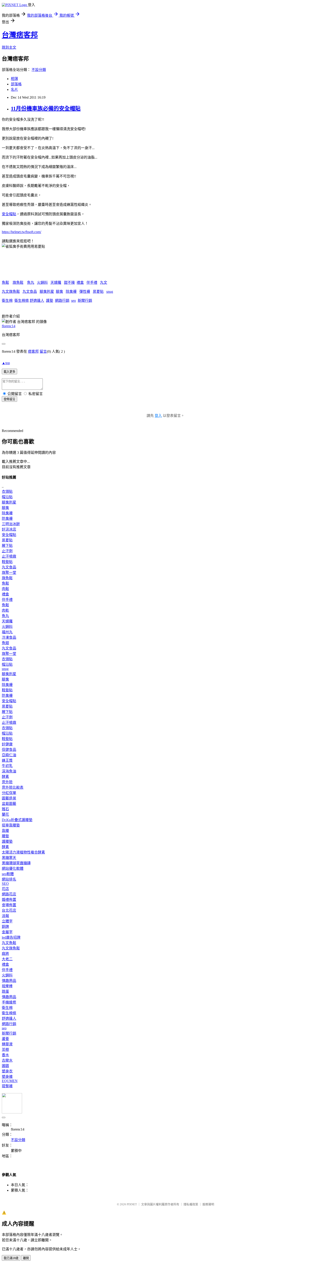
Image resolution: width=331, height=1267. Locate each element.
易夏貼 (98, 291)
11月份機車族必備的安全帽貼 (46, 108)
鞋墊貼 (7, 562)
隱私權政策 (191, 1204)
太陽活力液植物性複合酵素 (23, 852)
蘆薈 (5, 1039)
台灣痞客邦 (20, 35)
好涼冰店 (9, 529)
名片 (14, 89)
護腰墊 (7, 841)
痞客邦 (33, 351)
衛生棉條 (21, 300)
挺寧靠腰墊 (11, 825)
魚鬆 (5, 282)
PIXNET (132, 1204)
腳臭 (59, 291)
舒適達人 (37, 300)
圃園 (5, 1066)
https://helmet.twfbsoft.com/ (21, 232)
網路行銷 (62, 300)
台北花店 (9, 910)
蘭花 (5, 814)
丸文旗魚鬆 (11, 291)
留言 (43, 351)
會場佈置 (9, 905)
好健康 (7, 744)
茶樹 (5, 1049)
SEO (5, 884)
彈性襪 (84, 291)
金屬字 (7, 932)
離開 (26, 1258)
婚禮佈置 (9, 899)
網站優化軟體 (12, 868)
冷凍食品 (9, 637)
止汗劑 (7, 551)
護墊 (49, 300)
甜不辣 (69, 282)
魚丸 (30, 282)
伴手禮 (91, 282)
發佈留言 (9, 399)
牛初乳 (7, 766)
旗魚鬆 (18, 282)
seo (73, 300)
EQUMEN (10, 1081)
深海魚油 (9, 771)
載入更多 (9, 371)
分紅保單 (9, 793)
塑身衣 (7, 1071)
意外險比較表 (12, 787)
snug (109, 291)
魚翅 (5, 643)
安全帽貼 (9, 214)
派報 (5, 916)
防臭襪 (7, 518)
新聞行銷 (85, 300)
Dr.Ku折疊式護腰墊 (17, 820)
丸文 (103, 282)
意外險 (7, 782)
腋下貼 (7, 545)
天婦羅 (55, 282)
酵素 (5, 777)
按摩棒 (7, 986)
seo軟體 (8, 874)
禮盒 (80, 282)
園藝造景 (9, 798)
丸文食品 (30, 291)
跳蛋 (5, 991)
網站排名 (9, 879)
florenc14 (8, 326)
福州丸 (7, 632)
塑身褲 (7, 1077)
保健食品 (9, 750)
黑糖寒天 (9, 858)
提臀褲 (7, 1086)
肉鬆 (5, 589)
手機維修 (9, 1002)
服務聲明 (208, 1204)
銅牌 (5, 927)
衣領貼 (7, 491)
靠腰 (5, 831)
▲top (6, 363)
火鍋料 (42, 282)
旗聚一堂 (9, 572)
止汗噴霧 (9, 556)
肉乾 (5, 610)
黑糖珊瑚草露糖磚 (16, 863)
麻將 (5, 954)
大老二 (7, 959)
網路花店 (9, 894)
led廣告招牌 (11, 937)
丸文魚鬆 (9, 943)
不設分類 (39, 70)
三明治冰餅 (11, 524)
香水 (5, 1055)
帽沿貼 (7, 497)
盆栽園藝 (9, 804)
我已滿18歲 (11, 1258)
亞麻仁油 (9, 755)
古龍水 (7, 1060)
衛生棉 (7, 300)
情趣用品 (9, 981)
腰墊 (5, 836)
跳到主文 (9, 47)
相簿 (14, 79)
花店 (5, 889)
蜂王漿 (7, 760)
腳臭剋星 (47, 291)
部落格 (16, 84)
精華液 (7, 1044)
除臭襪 (71, 291)
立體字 (7, 921)
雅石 (5, 809)
